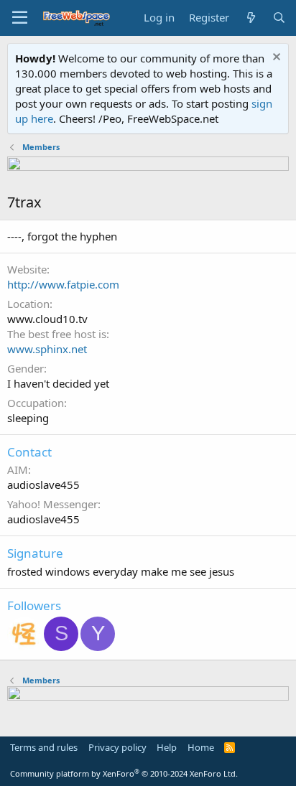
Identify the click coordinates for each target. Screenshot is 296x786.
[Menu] (20, 18)
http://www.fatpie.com (63, 284)
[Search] (279, 17)
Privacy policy (117, 747)
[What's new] (250, 17)
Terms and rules (44, 747)
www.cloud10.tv (47, 319)
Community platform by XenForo (124, 773)
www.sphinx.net (47, 349)
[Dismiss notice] (275, 58)
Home (201, 747)
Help (167, 747)
